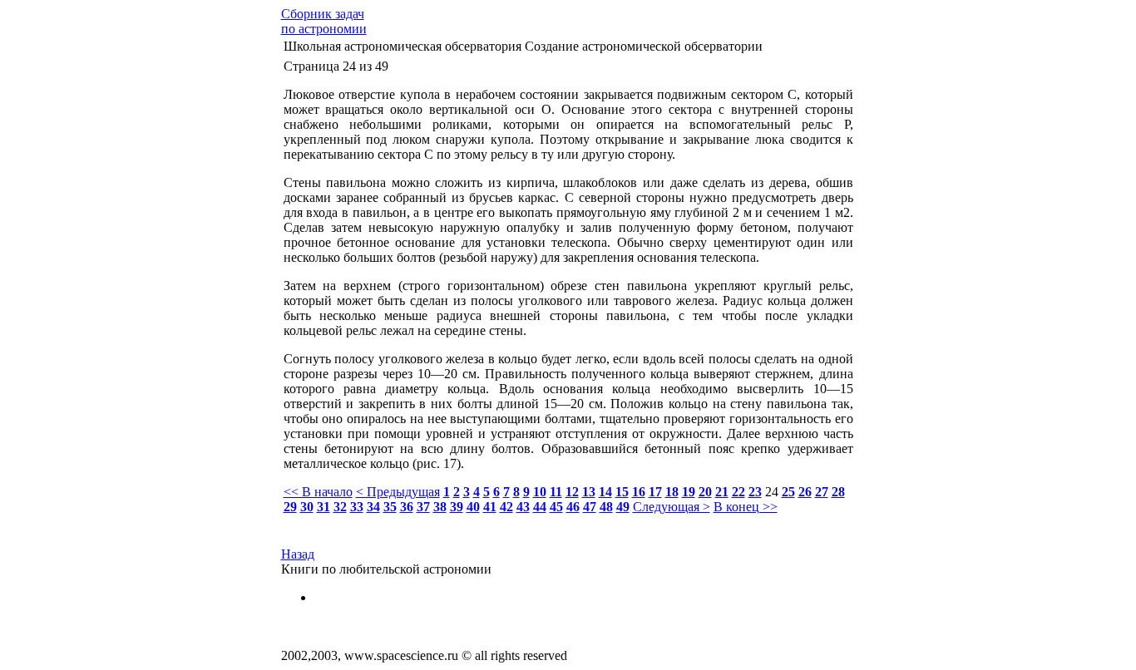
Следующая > (671, 507)
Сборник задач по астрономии (324, 21)
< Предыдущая (398, 492)
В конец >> (746, 507)
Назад (297, 554)
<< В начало (318, 492)
